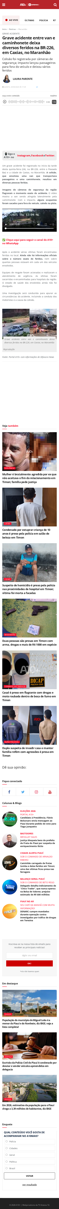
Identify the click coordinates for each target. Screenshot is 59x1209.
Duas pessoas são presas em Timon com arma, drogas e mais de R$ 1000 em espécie (29, 642)
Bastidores (26, 833)
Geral (11, 1154)
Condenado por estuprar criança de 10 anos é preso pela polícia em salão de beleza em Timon (26, 533)
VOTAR (29, 1175)
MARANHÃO (10, 635)
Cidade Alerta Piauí (31, 853)
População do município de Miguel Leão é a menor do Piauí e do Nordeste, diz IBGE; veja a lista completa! (27, 1023)
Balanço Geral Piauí (32, 878)
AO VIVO (13, 20)
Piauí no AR (27, 901)
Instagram (23, 155)
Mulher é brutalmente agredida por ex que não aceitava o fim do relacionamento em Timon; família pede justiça (29, 478)
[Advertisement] (29, 127)
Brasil (11, 1168)
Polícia (12, 1141)
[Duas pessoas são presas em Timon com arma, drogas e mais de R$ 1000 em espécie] (29, 618)
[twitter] (23, 792)
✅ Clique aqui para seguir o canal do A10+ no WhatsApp (27, 241)
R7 (54, 20)
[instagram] (36, 792)
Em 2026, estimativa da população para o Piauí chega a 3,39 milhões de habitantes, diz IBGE (28, 1107)
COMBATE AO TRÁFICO (15, 686)
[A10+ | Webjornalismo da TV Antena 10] (29, 5)
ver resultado (29, 1184)
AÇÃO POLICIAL (12, 742)
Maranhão (22, 29)
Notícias (12, 29)
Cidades (13, 1148)
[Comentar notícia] (37, 87)
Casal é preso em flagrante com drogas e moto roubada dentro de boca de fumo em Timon (29, 696)
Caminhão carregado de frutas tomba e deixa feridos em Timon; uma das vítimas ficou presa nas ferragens (37, 868)
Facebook (37, 155)
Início (4, 29)
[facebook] (9, 792)
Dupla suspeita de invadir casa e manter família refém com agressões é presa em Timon (28, 751)
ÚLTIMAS (29, 20)
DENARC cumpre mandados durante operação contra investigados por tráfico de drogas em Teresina (38, 916)
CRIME (7, 524)
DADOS (8, 1014)
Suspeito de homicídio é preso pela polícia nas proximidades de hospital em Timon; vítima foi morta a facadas (28, 589)
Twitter (49, 155)
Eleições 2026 (28, 811)
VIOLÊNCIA (10, 468)
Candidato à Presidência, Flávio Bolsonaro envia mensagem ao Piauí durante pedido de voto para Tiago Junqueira (38, 822)
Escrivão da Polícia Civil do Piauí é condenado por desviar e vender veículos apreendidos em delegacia (29, 1066)
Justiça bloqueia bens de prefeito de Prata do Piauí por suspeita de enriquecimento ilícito (37, 843)
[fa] (50, 792)
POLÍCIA (43, 20)
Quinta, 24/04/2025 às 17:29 (15, 87)
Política (12, 1161)
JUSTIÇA (8, 1057)
